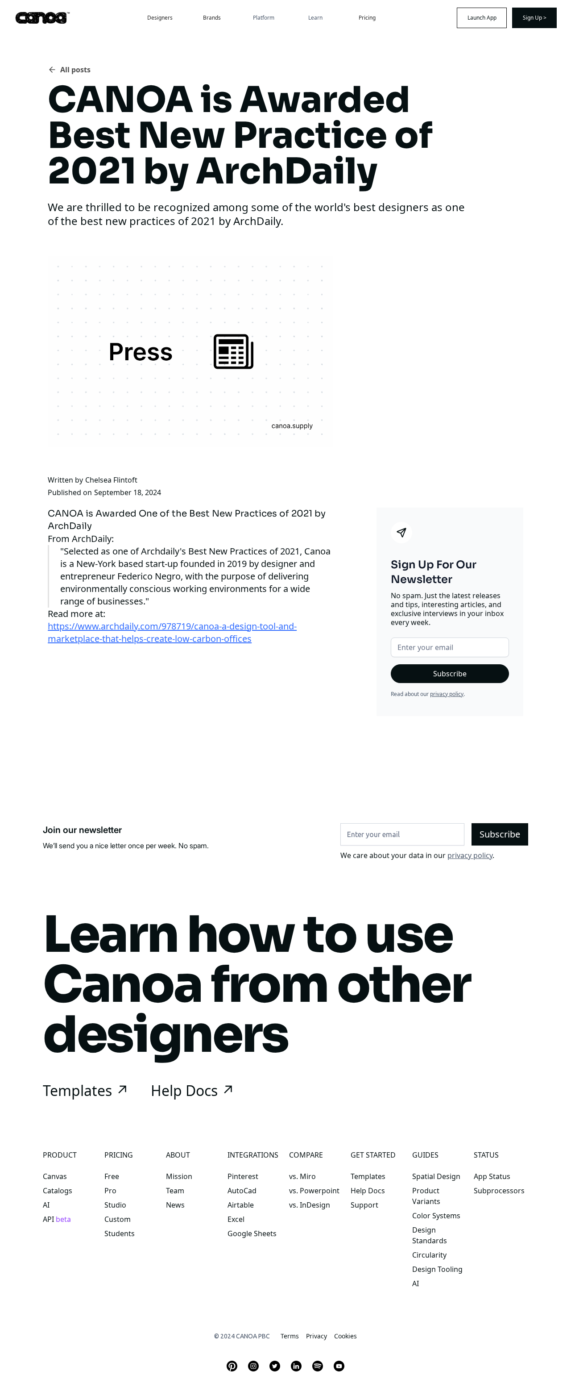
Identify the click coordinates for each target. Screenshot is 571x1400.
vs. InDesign (309, 1205)
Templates (368, 1176)
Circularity (429, 1255)
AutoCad (242, 1191)
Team (175, 1191)
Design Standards (429, 1235)
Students (119, 1233)
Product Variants (426, 1196)
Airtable (241, 1205)
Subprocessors (499, 1191)
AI (46, 1205)
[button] (263, 18)
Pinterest (243, 1176)
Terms (290, 1336)
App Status (492, 1176)
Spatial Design (436, 1176)
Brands (212, 17)
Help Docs (368, 1191)
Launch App (482, 17)
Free (111, 1176)
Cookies (345, 1336)
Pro (110, 1191)
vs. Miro (302, 1176)
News (175, 1205)
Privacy (316, 1336)
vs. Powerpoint (314, 1191)
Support (364, 1205)
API (57, 1219)
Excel (236, 1219)
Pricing (367, 17)
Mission (179, 1176)
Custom (117, 1219)
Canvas (55, 1176)
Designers (160, 17)
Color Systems (436, 1216)
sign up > (534, 17)
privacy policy (446, 694)
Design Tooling (437, 1269)
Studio (115, 1205)
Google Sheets (252, 1233)
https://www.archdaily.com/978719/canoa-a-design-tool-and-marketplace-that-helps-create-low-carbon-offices (172, 632)
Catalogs (57, 1191)
